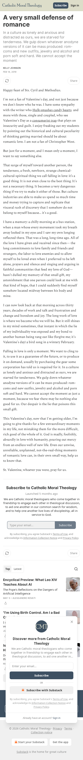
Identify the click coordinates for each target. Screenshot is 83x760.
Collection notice (41, 732)
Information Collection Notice (49, 703)
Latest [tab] (18, 569)
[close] (72, 622)
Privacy (57, 728)
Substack (22, 752)
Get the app (60, 742)
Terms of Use (60, 699)
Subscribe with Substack (44, 690)
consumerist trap (44, 120)
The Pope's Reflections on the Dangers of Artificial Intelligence (30, 591)
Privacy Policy (41, 707)
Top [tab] (7, 569)
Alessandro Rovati (24, 598)
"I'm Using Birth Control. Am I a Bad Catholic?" (31, 615)
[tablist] (13, 569)
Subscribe (61, 5)
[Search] (76, 569)
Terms (68, 728)
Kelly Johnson (12, 68)
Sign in (75, 5)
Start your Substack (31, 742)
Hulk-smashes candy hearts (52, 110)
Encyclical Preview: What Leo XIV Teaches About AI (30, 582)
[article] (41, 591)
